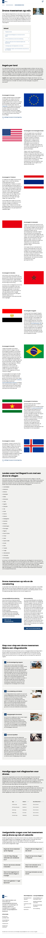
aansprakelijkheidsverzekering (9, 382)
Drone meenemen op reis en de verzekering (14, 38)
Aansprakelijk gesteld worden (5, 921)
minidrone (19, 379)
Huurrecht (26, 901)
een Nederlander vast (36, 323)
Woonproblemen (27, 907)
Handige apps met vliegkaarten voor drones (14, 45)
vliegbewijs (4, 106)
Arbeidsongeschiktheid (5, 926)
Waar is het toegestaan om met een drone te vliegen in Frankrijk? (11, 873)
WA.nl (3, 5)
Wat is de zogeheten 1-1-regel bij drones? (12, 881)
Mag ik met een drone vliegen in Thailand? (33, 857)
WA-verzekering (36, 908)
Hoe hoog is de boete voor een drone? (33, 873)
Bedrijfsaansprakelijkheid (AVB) (37, 902)
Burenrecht (26, 909)
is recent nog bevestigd (37, 408)
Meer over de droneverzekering (8, 620)
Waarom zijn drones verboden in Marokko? (12, 865)
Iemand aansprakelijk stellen (5, 917)
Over (28, 931)
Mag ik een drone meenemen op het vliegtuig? (12, 849)
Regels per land (9, 31)
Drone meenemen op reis (19, 5)
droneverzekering (9, 5)
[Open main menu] (43, 2)
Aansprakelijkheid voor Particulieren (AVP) (37, 898)
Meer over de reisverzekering (33, 628)
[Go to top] (44, 935)
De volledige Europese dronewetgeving (12, 117)
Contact (32, 931)
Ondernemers (5, 923)
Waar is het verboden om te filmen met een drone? (33, 865)
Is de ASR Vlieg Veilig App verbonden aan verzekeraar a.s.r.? (11, 857)
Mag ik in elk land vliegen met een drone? (33, 849)
